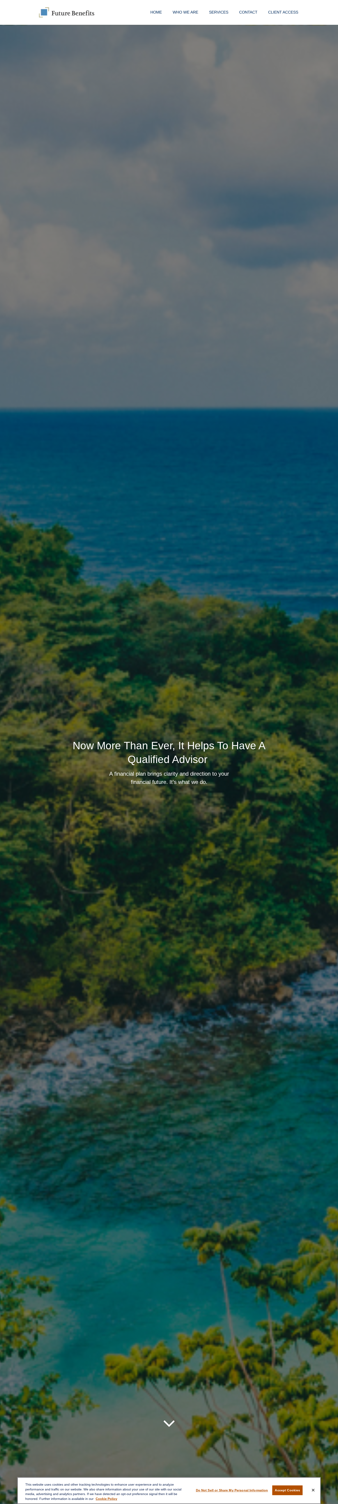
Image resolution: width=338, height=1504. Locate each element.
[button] (156, 12)
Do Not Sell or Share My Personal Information (232, 1490)
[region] (169, 1490)
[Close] (313, 1490)
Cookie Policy (106, 1499)
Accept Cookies (287, 1490)
